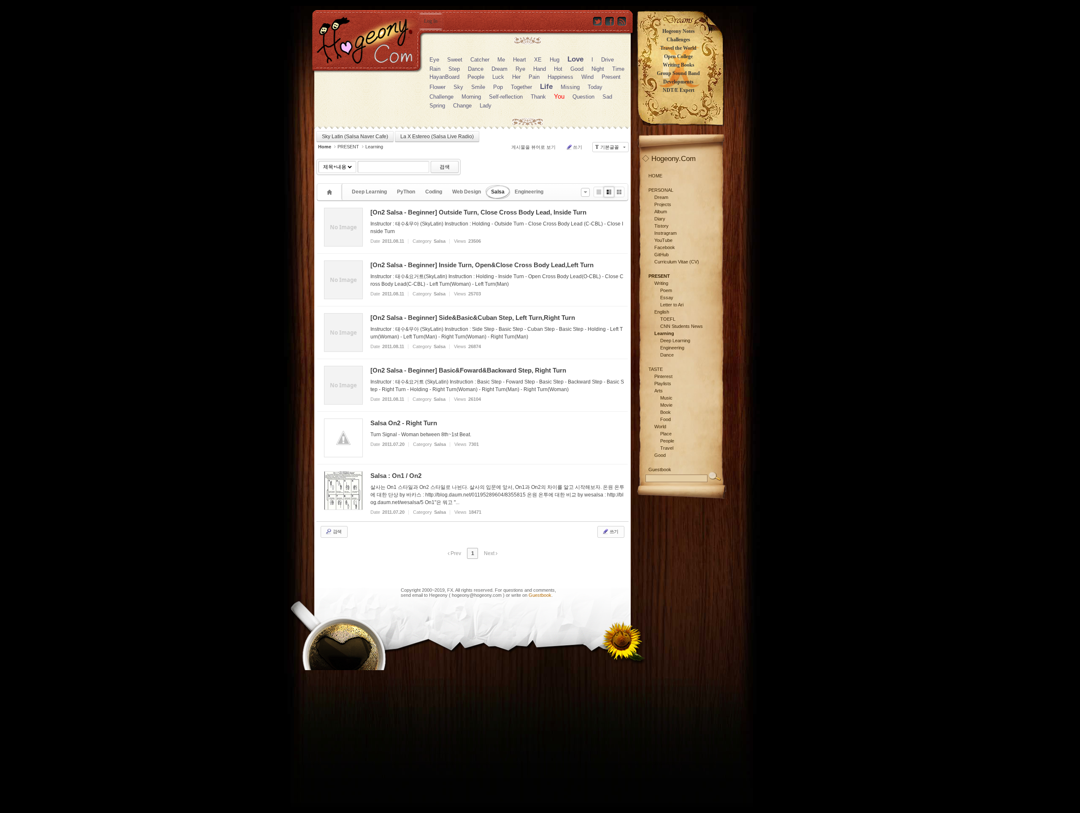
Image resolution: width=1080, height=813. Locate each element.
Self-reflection (506, 97)
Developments (678, 82)
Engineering (529, 192)
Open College (678, 56)
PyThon (406, 192)
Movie (666, 405)
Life (546, 87)
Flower (437, 87)
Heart (519, 59)
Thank (538, 97)
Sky (458, 87)
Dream (499, 69)
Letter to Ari (671, 304)
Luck (498, 77)
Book (665, 412)
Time (618, 69)
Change (462, 105)
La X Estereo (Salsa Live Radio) (437, 137)
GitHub (661, 254)
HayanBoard (444, 77)
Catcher (479, 59)
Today (595, 87)
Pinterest (663, 376)
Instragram (665, 233)
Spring (437, 105)
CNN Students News (681, 326)
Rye (520, 69)
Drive (607, 59)
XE (538, 59)
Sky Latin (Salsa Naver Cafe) (355, 137)
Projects (662, 204)
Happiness (560, 77)
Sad (607, 97)
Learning (374, 146)
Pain (534, 77)
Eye (434, 59)
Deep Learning (369, 192)
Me (501, 59)
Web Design (466, 192)
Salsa (498, 192)
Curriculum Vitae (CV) (676, 261)
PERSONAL (660, 190)
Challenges (678, 40)
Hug (554, 59)
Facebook (664, 247)
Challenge (441, 97)
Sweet (454, 59)
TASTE (655, 369)
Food (665, 419)
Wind (587, 77)
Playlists (662, 383)
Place (666, 433)
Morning (471, 97)
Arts (658, 390)
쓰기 (577, 147)
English (661, 311)
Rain (434, 69)
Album (660, 211)
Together (521, 87)
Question (583, 97)
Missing (570, 87)
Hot (558, 69)
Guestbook (540, 595)
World (660, 426)
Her (516, 77)
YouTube (663, 240)
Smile (478, 87)
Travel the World (678, 48)
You (559, 96)
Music (666, 397)
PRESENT (348, 146)
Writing (661, 283)
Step (454, 69)
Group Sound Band (678, 73)
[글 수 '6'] (330, 192)
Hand (539, 69)
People (475, 77)
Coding (433, 192)
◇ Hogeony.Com (669, 159)
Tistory (661, 225)
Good (576, 69)
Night (597, 69)
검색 (445, 167)
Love (575, 59)
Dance (475, 69)
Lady (485, 105)
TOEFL (667, 319)
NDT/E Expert (678, 90)
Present (611, 77)
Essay (666, 297)
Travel (666, 448)
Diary (659, 218)
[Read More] (472, 227)
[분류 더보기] (585, 192)
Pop (498, 87)
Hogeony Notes (678, 31)
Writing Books (678, 65)
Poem (666, 290)
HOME (655, 175)
